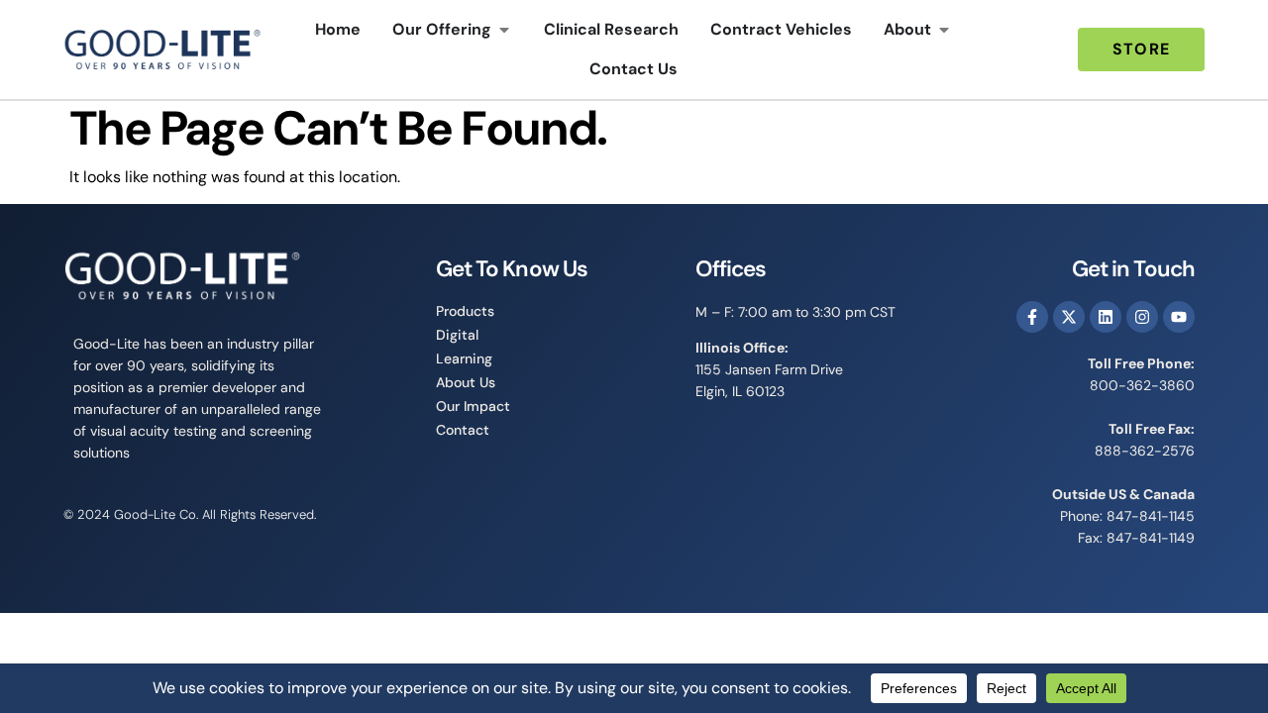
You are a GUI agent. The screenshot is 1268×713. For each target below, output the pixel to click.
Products (465, 311)
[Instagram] (1142, 317)
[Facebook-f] (1032, 317)
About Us (465, 382)
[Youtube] (1179, 317)
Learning (464, 358)
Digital (457, 335)
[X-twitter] (1069, 317)
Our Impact (473, 406)
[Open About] (944, 30)
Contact (462, 430)
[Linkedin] (1105, 317)
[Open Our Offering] (504, 30)
